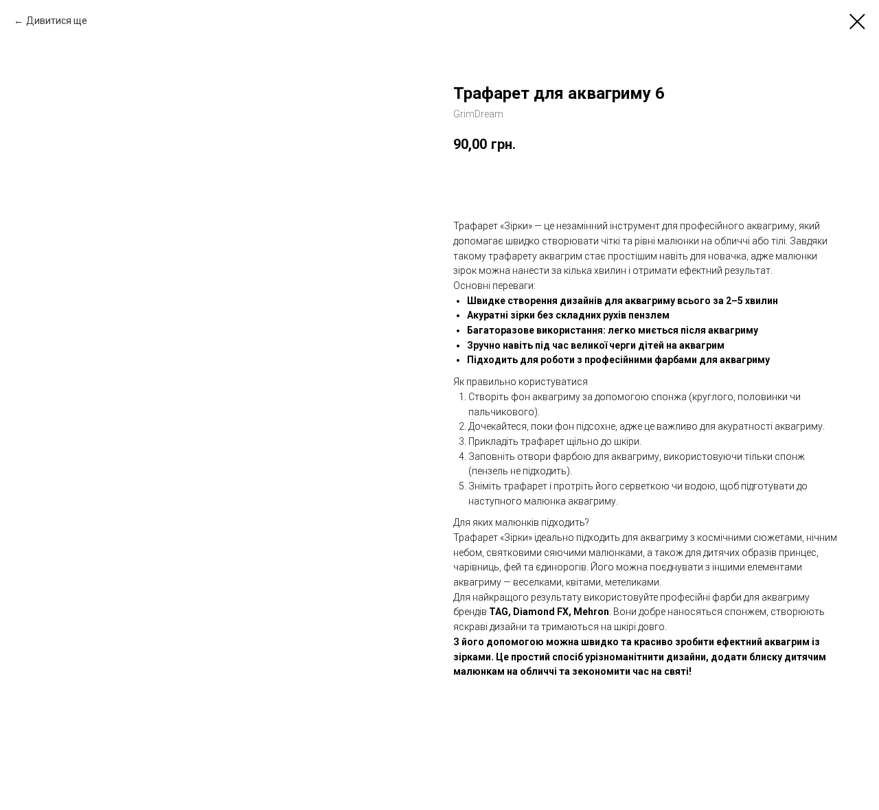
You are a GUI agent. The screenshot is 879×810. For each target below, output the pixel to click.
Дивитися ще (56, 20)
